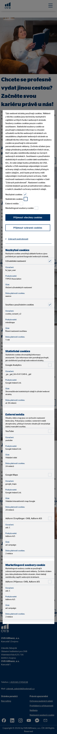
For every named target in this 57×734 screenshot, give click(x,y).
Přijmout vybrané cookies (27, 227)
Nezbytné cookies (13, 194)
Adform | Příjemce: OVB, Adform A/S (22, 581)
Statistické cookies (14, 199)
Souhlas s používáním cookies (19, 304)
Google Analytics (13, 365)
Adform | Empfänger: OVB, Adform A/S (23, 518)
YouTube (9, 431)
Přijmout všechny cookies (27, 217)
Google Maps (11, 474)
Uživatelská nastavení (15, 261)
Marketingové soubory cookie (19, 208)
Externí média (12, 203)
